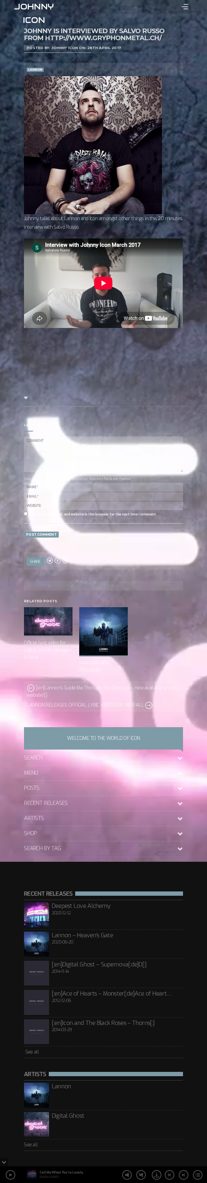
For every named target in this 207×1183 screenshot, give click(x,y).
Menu (31, 773)
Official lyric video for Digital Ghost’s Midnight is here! (47, 650)
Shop (30, 833)
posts (31, 788)
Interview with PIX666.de (93, 666)
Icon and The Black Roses (92, 586)
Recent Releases (45, 803)
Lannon (35, 69)
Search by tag (42, 848)
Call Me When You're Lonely (61, 1172)
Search (33, 757)
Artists (34, 818)
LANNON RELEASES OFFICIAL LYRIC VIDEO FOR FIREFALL (86, 705)
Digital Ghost (60, 586)
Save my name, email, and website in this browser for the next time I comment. (92, 514)
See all (31, 1052)
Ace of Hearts (37, 586)
